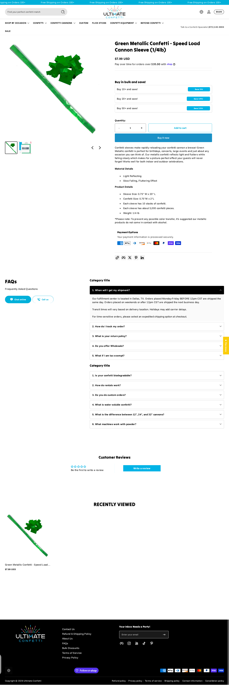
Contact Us (68, 629)
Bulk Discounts (70, 648)
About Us (67, 638)
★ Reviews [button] (226, 345)
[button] (201, 12)
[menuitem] (87, 629)
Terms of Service (72, 652)
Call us (45, 299)
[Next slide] (100, 147)
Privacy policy (135, 680)
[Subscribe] (164, 634)
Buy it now (163, 137)
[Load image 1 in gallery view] (11, 147)
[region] (54, 97)
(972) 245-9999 (216, 27)
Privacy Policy (70, 657)
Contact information (192, 680)
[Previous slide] (92, 147)
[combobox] (31, 12)
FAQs (65, 643)
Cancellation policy (214, 680)
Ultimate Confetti (32, 680)
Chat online (20, 299)
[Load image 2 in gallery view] (25, 147)
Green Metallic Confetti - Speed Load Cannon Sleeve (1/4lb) (26, 564)
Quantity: (120, 120)
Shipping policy (172, 680)
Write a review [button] (141, 468)
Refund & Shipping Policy (76, 633)
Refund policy (119, 680)
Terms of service (153, 680)
